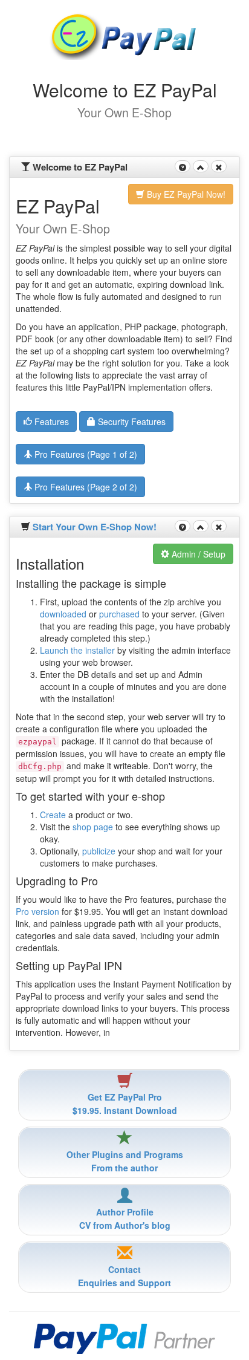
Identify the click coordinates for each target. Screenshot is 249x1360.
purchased (119, 614)
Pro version (37, 911)
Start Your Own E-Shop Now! (95, 526)
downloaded (63, 614)
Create (53, 815)
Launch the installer (77, 650)
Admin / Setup (197, 554)
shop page (93, 827)
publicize (98, 851)
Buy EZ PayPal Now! (184, 194)
